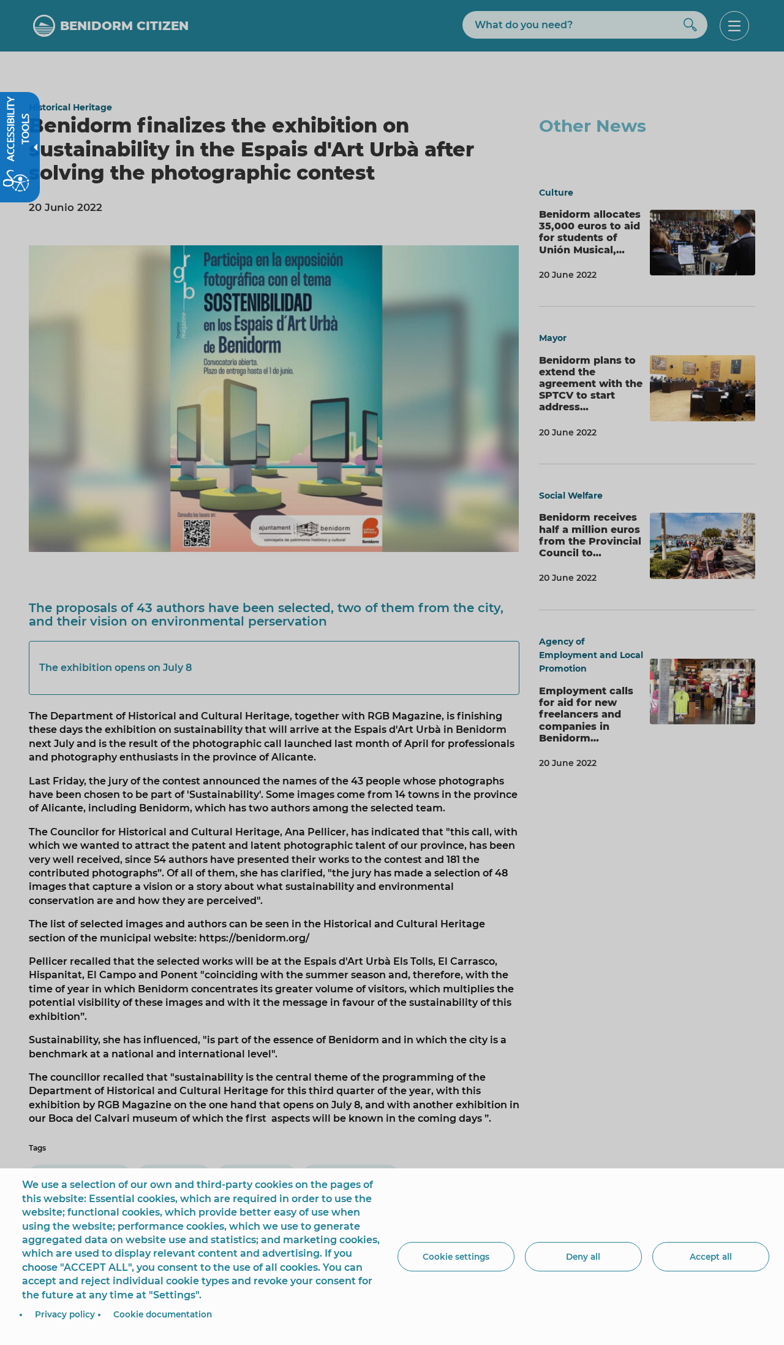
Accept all (711, 1257)
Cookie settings (456, 1257)
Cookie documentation (162, 1314)
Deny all (583, 1257)
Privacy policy (65, 1314)
